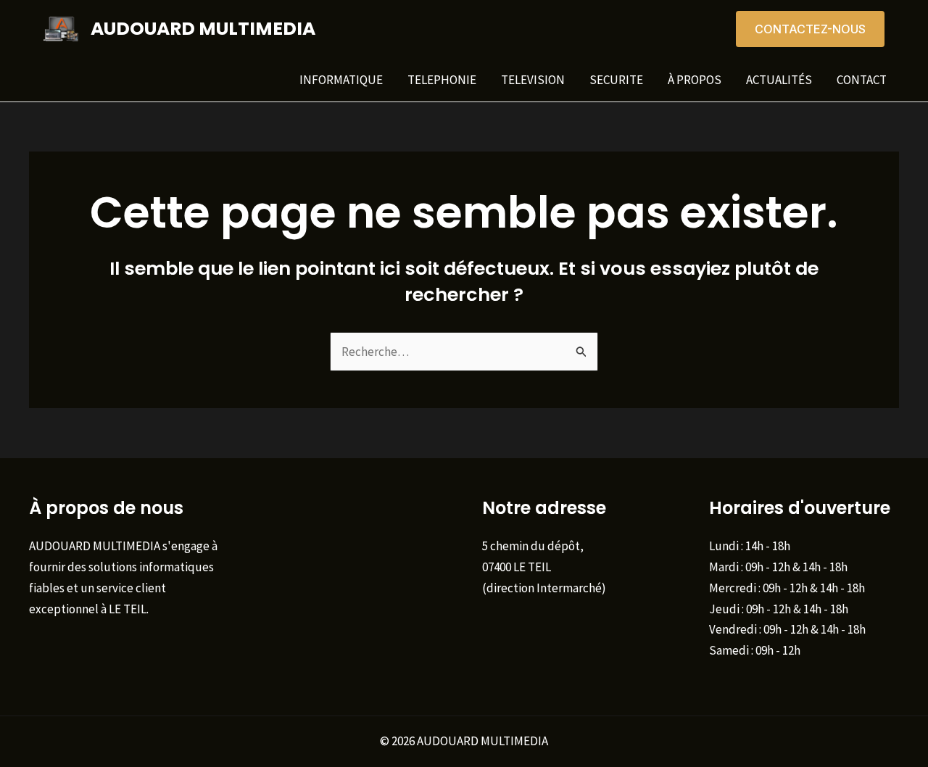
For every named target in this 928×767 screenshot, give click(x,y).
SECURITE (616, 80)
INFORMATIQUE (341, 80)
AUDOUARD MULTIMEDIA (203, 28)
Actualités (779, 80)
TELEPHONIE (441, 80)
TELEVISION (533, 80)
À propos (694, 80)
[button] (810, 29)
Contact (862, 80)
